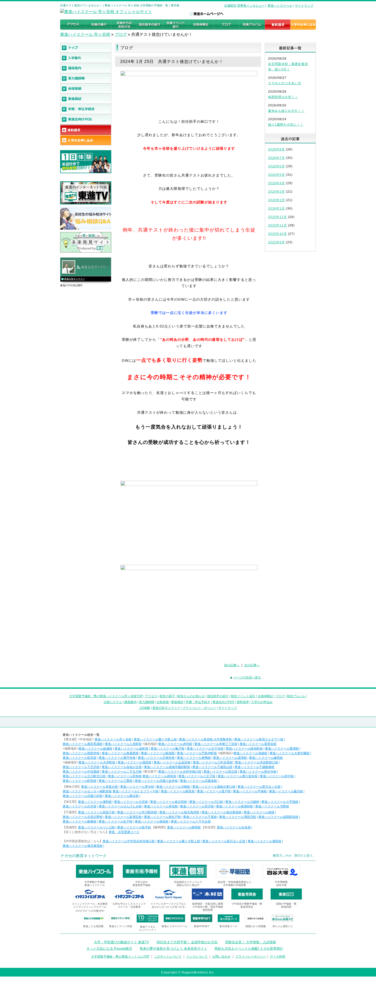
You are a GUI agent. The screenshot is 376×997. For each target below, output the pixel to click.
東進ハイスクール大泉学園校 (289, 753)
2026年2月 (276, 200)
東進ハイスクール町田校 (79, 781)
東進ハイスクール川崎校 (173, 786)
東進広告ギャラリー (74, 279)
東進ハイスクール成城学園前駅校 (167, 767)
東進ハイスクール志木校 (79, 806)
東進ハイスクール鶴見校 (178, 791)
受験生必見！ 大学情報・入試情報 (250, 942)
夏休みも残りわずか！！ (286, 111)
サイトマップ (304, 5)
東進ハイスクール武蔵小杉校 (83, 796)
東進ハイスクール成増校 (230, 758)
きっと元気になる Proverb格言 (109, 948)
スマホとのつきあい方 (284, 83)
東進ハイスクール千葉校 (200, 817)
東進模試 (177, 702)
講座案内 (130, 702)
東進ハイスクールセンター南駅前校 (87, 791)
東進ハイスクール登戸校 (214, 791)
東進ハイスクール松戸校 (115, 821)
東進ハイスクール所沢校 (197, 806)
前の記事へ (231, 665)
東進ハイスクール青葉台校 (99, 786)
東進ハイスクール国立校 (220, 771)
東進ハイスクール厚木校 (137, 786)
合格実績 (163, 702)
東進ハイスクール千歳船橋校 (254, 767)
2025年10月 (277, 234)
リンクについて (197, 956)
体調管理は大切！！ (283, 97)
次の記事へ (252, 665)
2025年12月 (277, 217)
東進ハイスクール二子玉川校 (122, 771)
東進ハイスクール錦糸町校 (244, 748)
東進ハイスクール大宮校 (131, 802)
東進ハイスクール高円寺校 (117, 758)
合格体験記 (265, 696)
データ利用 (277, 956)
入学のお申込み (262, 702)
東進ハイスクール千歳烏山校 (212, 767)
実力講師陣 (146, 702)
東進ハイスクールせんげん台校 (120, 806)
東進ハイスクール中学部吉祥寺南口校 (129, 841)
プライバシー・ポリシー (199, 708)
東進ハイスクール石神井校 (156, 758)
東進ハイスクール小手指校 (279, 802)
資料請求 (243, 702)
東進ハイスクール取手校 (134, 827)
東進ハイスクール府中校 (277, 776)
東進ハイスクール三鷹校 (115, 781)
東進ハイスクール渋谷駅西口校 (256, 762)
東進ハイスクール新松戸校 (162, 817)
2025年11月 (277, 225)
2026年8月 (276, 149)
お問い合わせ (221, 956)
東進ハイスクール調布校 (159, 776)
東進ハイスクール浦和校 (95, 802)
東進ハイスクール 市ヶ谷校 (85, 34)
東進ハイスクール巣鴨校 (194, 758)
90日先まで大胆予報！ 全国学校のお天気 (187, 942)
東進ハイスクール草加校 (161, 806)
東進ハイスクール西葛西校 (120, 753)
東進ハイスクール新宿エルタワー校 (258, 739)
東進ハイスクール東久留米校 (238, 776)
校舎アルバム (296, 696)
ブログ (121, 34)
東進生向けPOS (223, 702)
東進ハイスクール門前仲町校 (197, 753)
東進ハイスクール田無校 (125, 776)
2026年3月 (276, 191)
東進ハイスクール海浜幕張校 (221, 812)
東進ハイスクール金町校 (131, 748)
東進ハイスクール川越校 (242, 802)
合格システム (113, 702)
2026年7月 (276, 158)
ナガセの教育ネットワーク (84, 855)
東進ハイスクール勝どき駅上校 (155, 739)
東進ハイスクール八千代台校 (191, 821)
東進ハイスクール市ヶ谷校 (113, 739)
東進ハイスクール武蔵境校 (198, 781)
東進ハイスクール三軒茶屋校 (213, 762)
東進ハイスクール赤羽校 (175, 744)
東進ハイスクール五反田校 (172, 762)
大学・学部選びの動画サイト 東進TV (121, 942)
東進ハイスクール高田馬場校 (83, 744)
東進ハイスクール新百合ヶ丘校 (259, 786)
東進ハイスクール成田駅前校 (278, 817)
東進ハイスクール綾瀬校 (95, 748)
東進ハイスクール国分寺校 (258, 771)
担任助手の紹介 (218, 696)
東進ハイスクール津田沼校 (237, 817)
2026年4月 (276, 183)
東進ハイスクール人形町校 (123, 744)
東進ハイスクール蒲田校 (134, 762)
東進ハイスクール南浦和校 (234, 806)
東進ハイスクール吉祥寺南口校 (179, 771)
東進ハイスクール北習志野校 (83, 817)
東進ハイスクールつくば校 (96, 827)
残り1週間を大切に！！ (285, 124)
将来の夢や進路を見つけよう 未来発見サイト (173, 948)
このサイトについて (168, 956)
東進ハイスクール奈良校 (234, 827)
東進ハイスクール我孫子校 (96, 812)
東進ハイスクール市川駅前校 (137, 812)
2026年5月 (276, 175)
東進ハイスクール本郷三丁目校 (215, 744)
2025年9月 (276, 242)
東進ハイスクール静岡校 (184, 827)
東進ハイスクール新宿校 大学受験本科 (205, 739)
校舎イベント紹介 (243, 696)
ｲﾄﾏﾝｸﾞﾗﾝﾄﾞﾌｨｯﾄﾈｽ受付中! (89, 911)
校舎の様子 (167, 696)
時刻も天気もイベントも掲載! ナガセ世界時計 (249, 948)
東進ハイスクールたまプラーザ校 (136, 791)
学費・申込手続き (198, 702)
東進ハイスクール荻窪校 (79, 758)
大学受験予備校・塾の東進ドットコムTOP (120, 956)
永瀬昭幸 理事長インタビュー (244, 5)
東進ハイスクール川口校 (206, 802)
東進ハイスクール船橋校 (79, 821)
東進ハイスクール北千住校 (205, 748)
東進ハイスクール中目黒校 (81, 771)
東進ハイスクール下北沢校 (81, 767)
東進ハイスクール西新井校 (81, 753)
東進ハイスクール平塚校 (250, 791)
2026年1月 (276, 208)
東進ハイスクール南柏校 (152, 821)
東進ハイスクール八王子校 (197, 776)
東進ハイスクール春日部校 (168, 802)
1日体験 (144, 708)
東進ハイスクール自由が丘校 (122, 767)
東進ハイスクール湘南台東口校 (213, 786)
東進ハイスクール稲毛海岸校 (179, 812)
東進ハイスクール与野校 (272, 806)
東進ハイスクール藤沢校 (286, 791)
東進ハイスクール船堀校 (158, 753)
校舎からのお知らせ (191, 696)
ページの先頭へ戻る (247, 677)
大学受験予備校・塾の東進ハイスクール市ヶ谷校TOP (106, 696)
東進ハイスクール (280, 5)
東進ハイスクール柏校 (259, 812)
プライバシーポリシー (250, 956)
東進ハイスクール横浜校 (122, 796)
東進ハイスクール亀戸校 (167, 748)
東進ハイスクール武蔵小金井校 (156, 781)
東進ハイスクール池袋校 (250, 753)
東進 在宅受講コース (124, 832)
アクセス (151, 696)
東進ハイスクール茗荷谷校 (258, 744)
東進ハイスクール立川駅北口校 (84, 776)
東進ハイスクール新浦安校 (123, 817)
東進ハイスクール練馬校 (266, 758)
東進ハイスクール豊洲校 (282, 748)
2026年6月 (276, 166)
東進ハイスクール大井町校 (97, 762)
